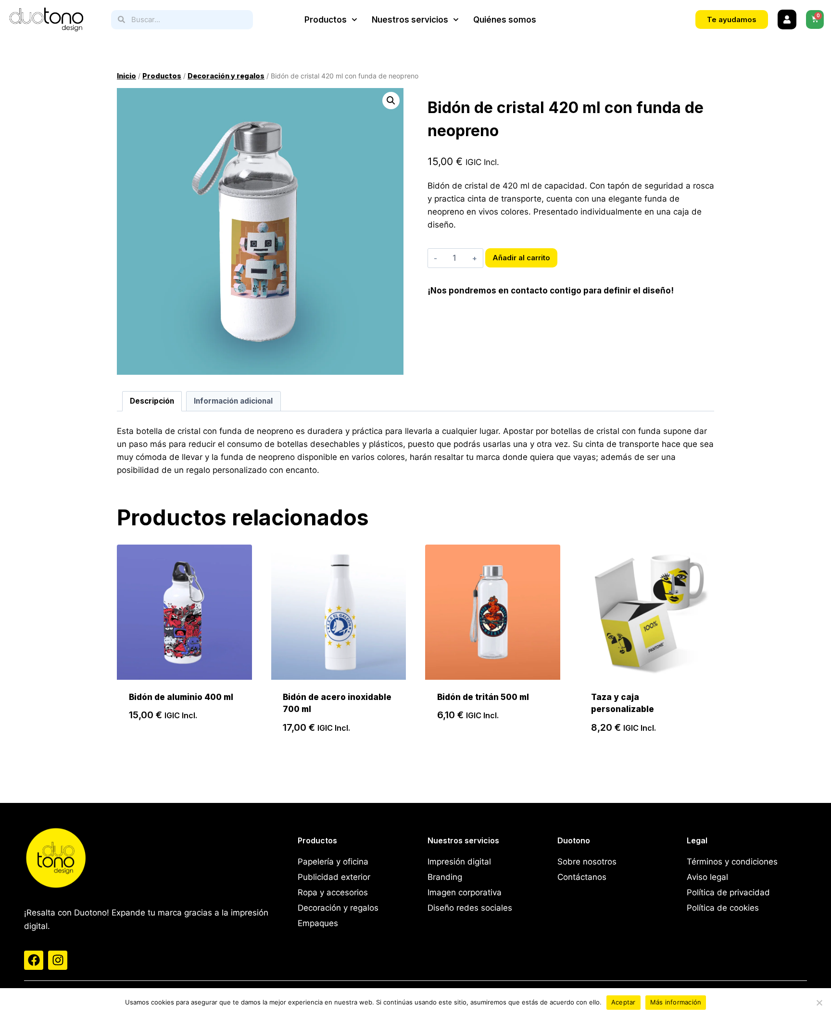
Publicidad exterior (334, 877)
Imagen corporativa (465, 892)
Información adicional (233, 401)
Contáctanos (581, 877)
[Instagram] (57, 960)
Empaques (318, 923)
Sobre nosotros (587, 861)
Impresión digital (459, 861)
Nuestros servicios (410, 20)
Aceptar (623, 1002)
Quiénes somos (504, 20)
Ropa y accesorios (333, 892)
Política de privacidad (728, 892)
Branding (445, 877)
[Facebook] (33, 960)
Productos (325, 20)
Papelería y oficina (333, 861)
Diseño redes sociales (470, 908)
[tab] (152, 401)
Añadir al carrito (521, 257)
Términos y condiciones (732, 861)
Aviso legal (707, 877)
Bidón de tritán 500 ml (483, 697)
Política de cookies (723, 908)
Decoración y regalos (338, 908)
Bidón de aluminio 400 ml (181, 697)
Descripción (152, 401)
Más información (676, 1002)
